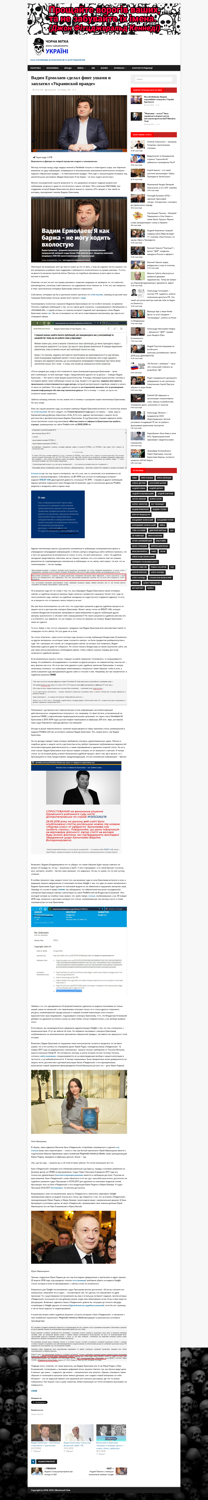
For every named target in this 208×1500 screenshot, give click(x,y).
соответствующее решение (69, 1175)
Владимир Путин (165, 520)
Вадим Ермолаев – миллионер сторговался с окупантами (45, 1444)
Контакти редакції (142, 68)
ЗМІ (93, 68)
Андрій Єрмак (138, 488)
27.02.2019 (39, 89)
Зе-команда (138, 535)
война (150, 588)
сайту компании (48, 1056)
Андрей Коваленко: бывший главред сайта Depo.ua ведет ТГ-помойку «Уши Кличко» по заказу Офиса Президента (153, 235)
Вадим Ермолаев (46, 1461)
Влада (68, 68)
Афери (63, 89)
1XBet (134, 478)
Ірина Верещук (164, 478)
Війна (80, 68)
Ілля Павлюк (147, 478)
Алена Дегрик (138, 483)
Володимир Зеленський (144, 525)
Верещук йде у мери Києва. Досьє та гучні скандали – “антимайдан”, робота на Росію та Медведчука (153, 316)
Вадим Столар (160, 509)
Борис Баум (155, 499)
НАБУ (153, 551)
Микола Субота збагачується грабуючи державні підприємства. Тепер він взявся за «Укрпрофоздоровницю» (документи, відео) (153, 278)
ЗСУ (171, 530)
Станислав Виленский (160, 577)
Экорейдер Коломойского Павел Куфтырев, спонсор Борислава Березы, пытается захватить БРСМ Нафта (152, 455)
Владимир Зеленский (142, 520)
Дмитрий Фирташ (157, 530)
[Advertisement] (154, 619)
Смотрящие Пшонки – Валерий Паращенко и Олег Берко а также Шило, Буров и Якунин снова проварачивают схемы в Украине (153, 218)
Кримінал (119, 68)
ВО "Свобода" (158, 504)
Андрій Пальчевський (143, 493)
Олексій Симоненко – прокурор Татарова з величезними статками (161, 145)
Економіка (53, 68)
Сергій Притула (139, 572)
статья (91, 895)
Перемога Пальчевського (144, 562)
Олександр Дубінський (143, 556)
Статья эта (36, 473)
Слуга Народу (138, 577)
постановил (57, 1187)
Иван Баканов (155, 535)
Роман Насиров (158, 567)
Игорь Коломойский (142, 540)
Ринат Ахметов (139, 567)
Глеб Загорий (138, 530)
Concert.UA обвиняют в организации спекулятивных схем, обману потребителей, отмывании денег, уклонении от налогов (152, 400)
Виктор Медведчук (141, 514)
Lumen (61, 889)
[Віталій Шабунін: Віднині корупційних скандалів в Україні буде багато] (136, 102)
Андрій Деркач (156, 488)
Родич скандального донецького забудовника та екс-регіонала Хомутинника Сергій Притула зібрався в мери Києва (154, 382)
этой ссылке (96, 294)
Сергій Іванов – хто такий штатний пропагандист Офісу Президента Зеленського (160, 173)
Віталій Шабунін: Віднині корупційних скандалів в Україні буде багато (159, 99)
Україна (135, 583)
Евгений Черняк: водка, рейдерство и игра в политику (161, 264)
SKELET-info (45, 479)
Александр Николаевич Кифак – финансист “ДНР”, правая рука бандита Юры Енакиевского (153, 333)
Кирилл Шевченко (159, 546)
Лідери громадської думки (147, 90)
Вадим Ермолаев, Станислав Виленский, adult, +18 (77, 1444)
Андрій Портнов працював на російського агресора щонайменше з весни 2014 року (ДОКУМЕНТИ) (153, 351)
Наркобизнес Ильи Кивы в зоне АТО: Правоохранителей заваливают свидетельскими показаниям (153, 438)
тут (49, 313)
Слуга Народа (157, 572)
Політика (35, 68)
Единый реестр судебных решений (86, 1305)
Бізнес (104, 68)
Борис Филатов (139, 504)
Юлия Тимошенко (151, 583)
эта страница (78, 1280)
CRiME (34, 1390)
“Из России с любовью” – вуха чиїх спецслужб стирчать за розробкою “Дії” (161, 367)
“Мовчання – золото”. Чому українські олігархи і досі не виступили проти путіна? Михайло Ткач (159, 117)
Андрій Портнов (165, 493)
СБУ (172, 567)
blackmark (51, 89)
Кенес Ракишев (139, 546)
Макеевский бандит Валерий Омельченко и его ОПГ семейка (162, 186)
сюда (83, 297)
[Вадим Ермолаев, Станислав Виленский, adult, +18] (78, 1432)
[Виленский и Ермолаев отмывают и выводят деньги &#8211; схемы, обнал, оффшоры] (111, 1432)
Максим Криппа (139, 551)
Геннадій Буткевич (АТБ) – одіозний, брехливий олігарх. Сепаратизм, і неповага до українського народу (154, 200)
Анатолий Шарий (157, 483)
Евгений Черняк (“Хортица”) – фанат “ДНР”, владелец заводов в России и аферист (161, 251)
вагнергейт (137, 588)
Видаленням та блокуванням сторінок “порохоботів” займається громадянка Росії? (161, 159)
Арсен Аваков (139, 499)
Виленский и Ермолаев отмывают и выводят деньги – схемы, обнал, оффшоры (110, 1445)
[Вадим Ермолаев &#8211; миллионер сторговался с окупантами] (46, 1432)
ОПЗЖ (162, 551)
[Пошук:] (154, 79)
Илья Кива (161, 540)
